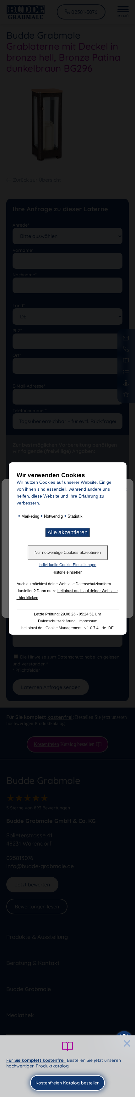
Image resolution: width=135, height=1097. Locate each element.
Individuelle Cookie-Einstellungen (67, 565)
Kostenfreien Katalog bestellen (67, 1083)
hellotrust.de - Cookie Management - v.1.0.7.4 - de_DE (67, 628)
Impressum (87, 621)
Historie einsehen (67, 572)
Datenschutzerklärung (57, 621)
